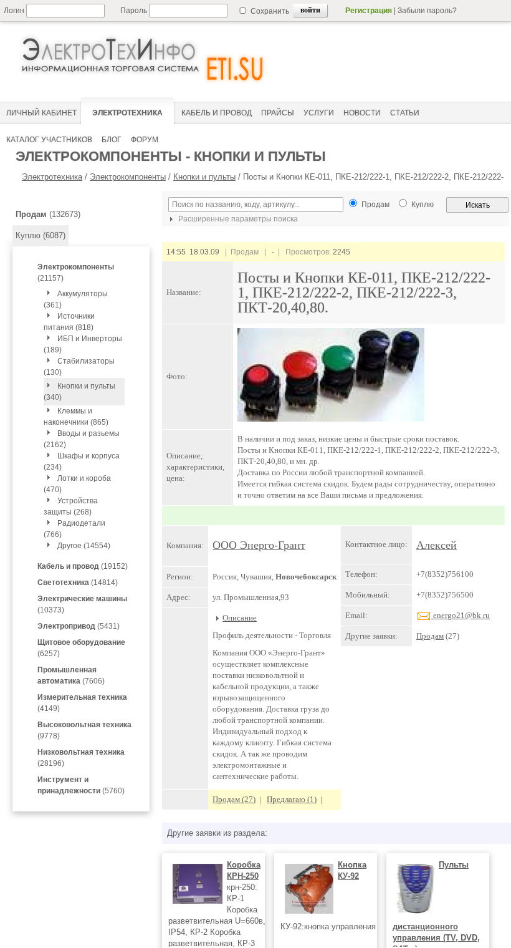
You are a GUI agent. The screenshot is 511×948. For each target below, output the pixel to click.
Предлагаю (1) (292, 799)
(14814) (77, 582)
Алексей (436, 545)
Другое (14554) (83, 545)
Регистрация (368, 10)
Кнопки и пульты (204, 176)
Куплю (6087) (40, 235)
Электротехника (52, 176)
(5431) (78, 626)
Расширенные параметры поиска (237, 219)
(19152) (82, 566)
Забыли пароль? (427, 10)
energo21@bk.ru (460, 615)
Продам (430, 636)
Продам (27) (234, 799)
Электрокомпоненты (128, 176)
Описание (239, 617)
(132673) (48, 214)
